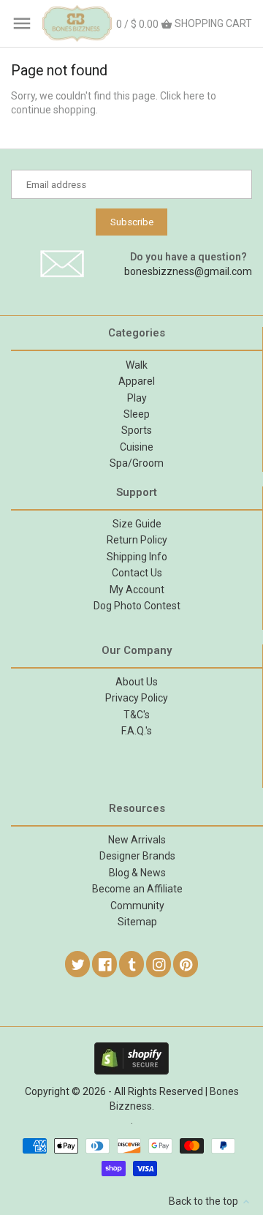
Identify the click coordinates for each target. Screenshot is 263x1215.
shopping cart (184, 24)
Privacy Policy (136, 698)
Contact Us (137, 573)
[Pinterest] (186, 964)
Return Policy (137, 540)
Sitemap (137, 922)
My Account (137, 589)
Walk (137, 365)
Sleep (136, 414)
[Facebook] (105, 964)
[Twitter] (78, 964)
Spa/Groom (137, 463)
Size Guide (137, 524)
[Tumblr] (132, 964)
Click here (182, 96)
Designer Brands (137, 856)
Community (137, 905)
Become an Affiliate (137, 889)
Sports (136, 430)
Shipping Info (137, 557)
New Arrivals (137, 840)
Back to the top (204, 1201)
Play (137, 398)
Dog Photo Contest (137, 606)
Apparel (136, 381)
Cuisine (136, 447)
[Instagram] (159, 964)
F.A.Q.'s (136, 731)
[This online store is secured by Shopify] (131, 1049)
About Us (136, 682)
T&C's (136, 715)
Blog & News (137, 873)
